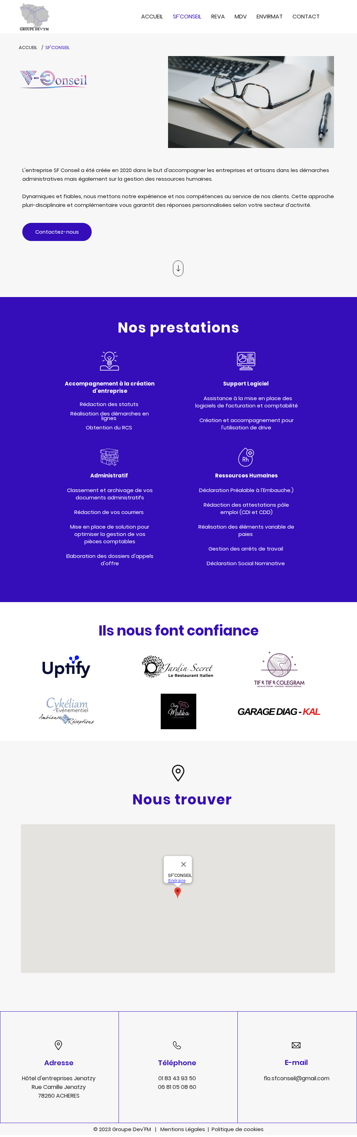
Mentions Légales (184, 1129)
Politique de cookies (238, 1129)
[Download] (178, 268)
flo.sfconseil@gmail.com (296, 1078)
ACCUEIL (28, 47)
